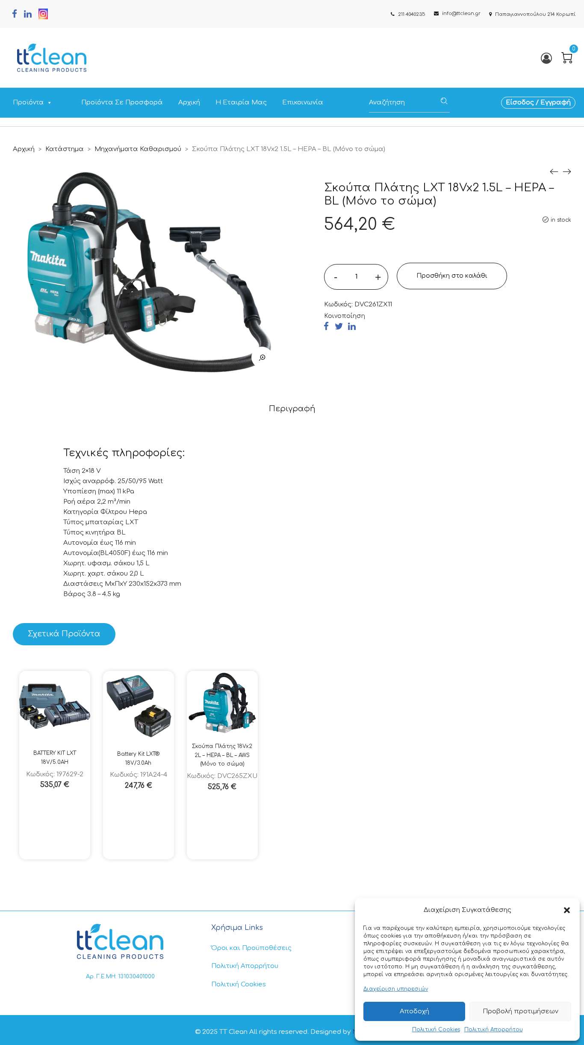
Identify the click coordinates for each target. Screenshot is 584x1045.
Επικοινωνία (302, 102)
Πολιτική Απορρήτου (493, 1030)
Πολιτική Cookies (436, 1030)
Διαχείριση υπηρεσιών (395, 989)
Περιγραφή (292, 408)
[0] (566, 57)
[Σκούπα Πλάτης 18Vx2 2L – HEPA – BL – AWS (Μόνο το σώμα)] (567, 171)
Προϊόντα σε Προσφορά (122, 102)
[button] (567, 910)
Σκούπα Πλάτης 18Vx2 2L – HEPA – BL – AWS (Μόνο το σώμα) (222, 755)
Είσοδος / (523, 102)
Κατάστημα (64, 149)
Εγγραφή (555, 102)
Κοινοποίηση (344, 316)
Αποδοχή (414, 1011)
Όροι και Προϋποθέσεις (251, 948)
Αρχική (189, 102)
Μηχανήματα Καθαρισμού (137, 149)
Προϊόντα (28, 102)
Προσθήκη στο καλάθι (451, 276)
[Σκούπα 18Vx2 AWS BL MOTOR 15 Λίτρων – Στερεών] (554, 171)
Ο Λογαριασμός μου (545, 58)
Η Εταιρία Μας (241, 102)
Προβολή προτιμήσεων (520, 1011)
